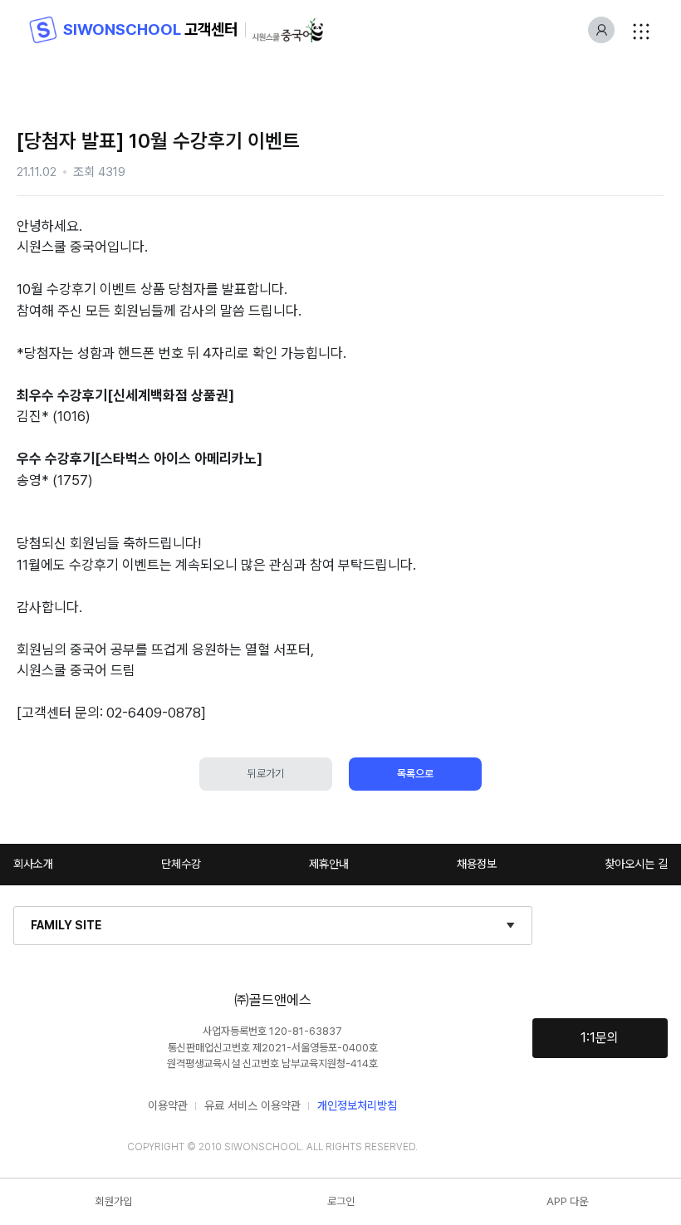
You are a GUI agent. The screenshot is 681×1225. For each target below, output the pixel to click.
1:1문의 (600, 1038)
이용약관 (168, 1105)
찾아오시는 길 (636, 863)
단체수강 (181, 863)
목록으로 (415, 773)
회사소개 (33, 863)
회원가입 (114, 1201)
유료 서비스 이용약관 (252, 1105)
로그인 (341, 1201)
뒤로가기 (265, 773)
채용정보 (477, 863)
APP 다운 (567, 1201)
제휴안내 (329, 863)
